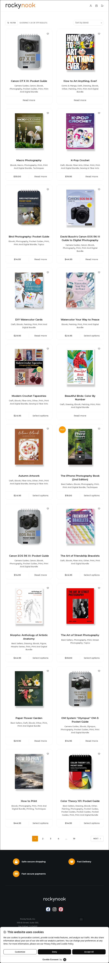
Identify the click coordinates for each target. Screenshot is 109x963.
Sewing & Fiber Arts (89, 168)
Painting (72, 89)
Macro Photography (28, 160)
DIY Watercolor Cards (29, 319)
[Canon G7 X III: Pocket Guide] (29, 52)
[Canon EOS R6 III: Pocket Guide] (29, 527)
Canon (33, 86)
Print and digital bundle (25, 244)
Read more (29, 100)
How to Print (29, 801)
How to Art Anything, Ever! (80, 81)
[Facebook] (48, 909)
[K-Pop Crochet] (80, 132)
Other (64, 89)
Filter (13, 23)
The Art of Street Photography (80, 635)
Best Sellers (67, 484)
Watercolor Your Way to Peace (80, 319)
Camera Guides (21, 86)
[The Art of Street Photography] (80, 606)
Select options (92, 335)
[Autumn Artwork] (29, 447)
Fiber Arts (77, 165)
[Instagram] (54, 909)
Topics (41, 244)
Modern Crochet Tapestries (29, 396)
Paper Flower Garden (28, 718)
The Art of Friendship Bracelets (80, 555)
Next (95, 838)
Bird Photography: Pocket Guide (29, 236)
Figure (43, 643)
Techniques (38, 168)
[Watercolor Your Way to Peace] (80, 291)
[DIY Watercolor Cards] (29, 291)
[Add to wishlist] (48, 33)
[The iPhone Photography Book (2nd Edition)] (80, 447)
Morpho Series (18, 646)
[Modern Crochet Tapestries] (29, 367)
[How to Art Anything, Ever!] (80, 52)
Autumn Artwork (28, 475)
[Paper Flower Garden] (29, 689)
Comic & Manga (69, 86)
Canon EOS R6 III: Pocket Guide (29, 555)
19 (74, 838)
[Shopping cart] (96, 6)
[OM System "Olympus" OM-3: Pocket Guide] (80, 689)
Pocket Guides (30, 89)
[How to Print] (29, 772)
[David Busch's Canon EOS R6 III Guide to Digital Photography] (80, 208)
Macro (20, 165)
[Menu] (102, 5)
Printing (30, 809)
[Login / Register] (91, 6)
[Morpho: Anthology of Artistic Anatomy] (29, 606)
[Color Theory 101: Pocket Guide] (80, 772)
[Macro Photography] (29, 132)
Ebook (40, 86)
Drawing (87, 86)
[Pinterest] (61, 909)
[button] (81, 919)
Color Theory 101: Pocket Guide (80, 801)
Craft (79, 86)
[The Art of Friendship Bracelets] (80, 527)
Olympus (91, 726)
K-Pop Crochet (80, 160)
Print (40, 89)
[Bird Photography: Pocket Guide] (29, 208)
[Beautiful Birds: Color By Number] (80, 367)
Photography (16, 89)
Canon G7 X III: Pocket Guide (29, 81)
